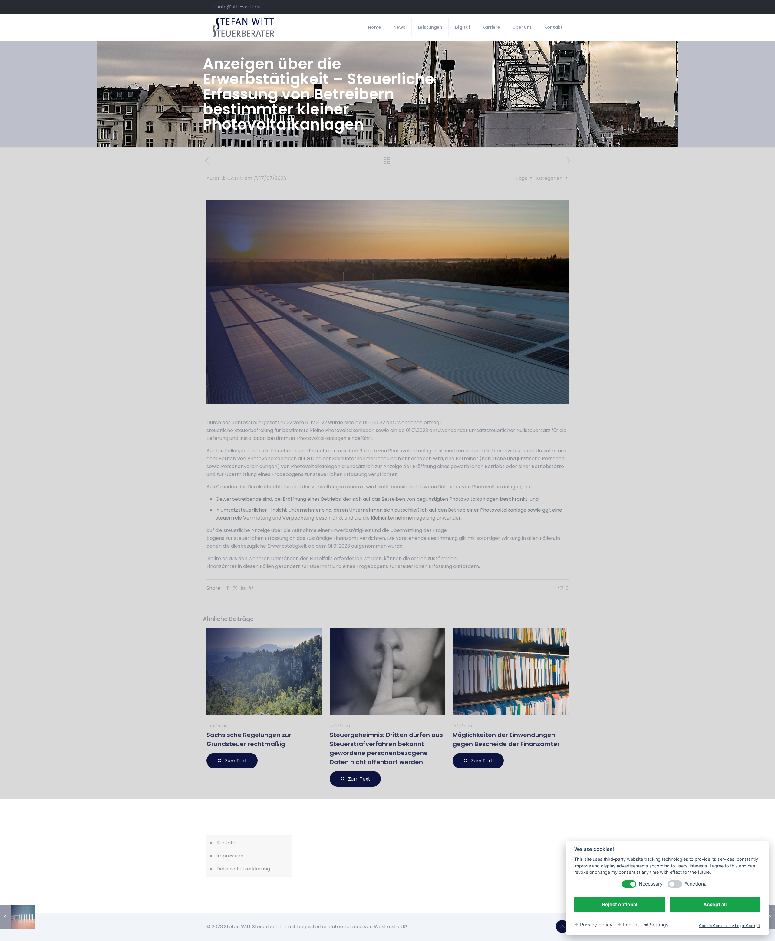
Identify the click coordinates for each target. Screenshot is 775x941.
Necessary (651, 884)
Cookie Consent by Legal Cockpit (729, 925)
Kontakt (226, 842)
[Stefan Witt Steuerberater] (243, 27)
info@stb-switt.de (239, 6)
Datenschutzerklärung (243, 868)
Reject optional (619, 904)
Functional (696, 884)
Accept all (715, 904)
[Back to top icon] (562, 926)
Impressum (229, 855)
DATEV (235, 178)
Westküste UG (391, 926)
